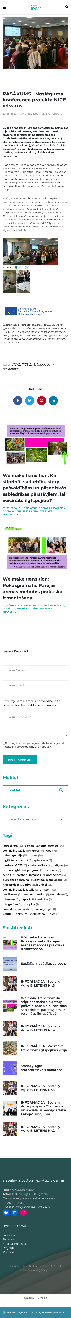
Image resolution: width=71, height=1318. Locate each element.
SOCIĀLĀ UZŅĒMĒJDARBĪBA (44, 845)
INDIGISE (60, 865)
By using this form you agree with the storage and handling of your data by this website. (34, 745)
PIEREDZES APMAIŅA (18, 879)
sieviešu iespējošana (50, 879)
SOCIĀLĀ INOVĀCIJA (17, 850)
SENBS (9, 875)
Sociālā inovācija (52, 508)
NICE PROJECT (13, 884)
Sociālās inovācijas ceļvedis (43, 964)
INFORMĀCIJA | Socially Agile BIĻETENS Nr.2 (40, 1129)
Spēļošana (43, 860)
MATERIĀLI (53, 870)
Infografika (12, 904)
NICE (42, 113)
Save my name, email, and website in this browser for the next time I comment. (33, 703)
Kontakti (9, 1252)
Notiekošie (54, 113)
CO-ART (36, 855)
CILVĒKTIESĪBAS (23, 364)
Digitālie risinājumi (17, 860)
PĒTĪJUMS (35, 870)
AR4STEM (48, 889)
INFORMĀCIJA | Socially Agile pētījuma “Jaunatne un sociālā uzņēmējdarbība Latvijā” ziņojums (43, 1108)
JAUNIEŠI (43, 884)
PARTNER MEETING (36, 894)
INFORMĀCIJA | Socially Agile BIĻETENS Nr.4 (40, 1028)
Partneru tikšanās (30, 875)
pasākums (11, 369)
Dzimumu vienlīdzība (32, 914)
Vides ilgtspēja (15, 855)
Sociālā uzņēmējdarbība (21, 511)
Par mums (10, 1239)
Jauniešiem (29, 113)
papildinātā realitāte (36, 899)
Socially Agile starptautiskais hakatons (41, 1068)
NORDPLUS (31, 904)
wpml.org (36, 1312)
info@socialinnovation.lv (32, 1207)
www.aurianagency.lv (35, 1270)
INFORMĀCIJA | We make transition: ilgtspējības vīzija (44, 1048)
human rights (14, 870)
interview (11, 899)
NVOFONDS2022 (15, 865)
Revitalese (58, 894)
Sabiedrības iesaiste (18, 909)
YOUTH (9, 914)
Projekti (8, 1248)
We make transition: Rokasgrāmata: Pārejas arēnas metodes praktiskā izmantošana (42, 943)
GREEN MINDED (44, 850)
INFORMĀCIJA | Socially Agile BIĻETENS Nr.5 (40, 983)
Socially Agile (45, 909)
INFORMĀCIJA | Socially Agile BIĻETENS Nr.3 (40, 1088)
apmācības (56, 875)
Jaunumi (9, 1235)
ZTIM (30, 884)
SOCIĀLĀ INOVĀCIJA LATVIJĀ (21, 889)
